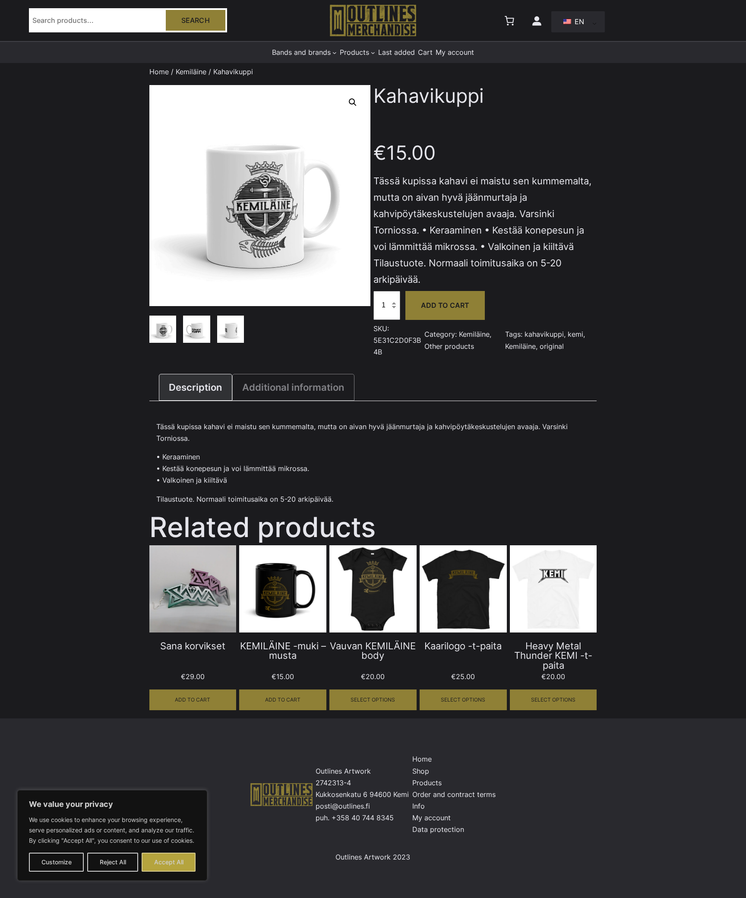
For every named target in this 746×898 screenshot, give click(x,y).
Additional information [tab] (293, 387)
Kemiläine (191, 71)
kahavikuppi (544, 334)
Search (195, 20)
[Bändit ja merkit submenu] (334, 53)
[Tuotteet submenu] (373, 53)
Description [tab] (195, 387)
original (552, 346)
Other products (449, 346)
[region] (112, 835)
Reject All (113, 862)
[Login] (536, 20)
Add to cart (445, 305)
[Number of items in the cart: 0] (509, 20)
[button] (352, 102)
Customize (56, 862)
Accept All (168, 862)
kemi (575, 334)
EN (578, 21)
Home (159, 71)
